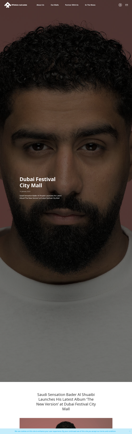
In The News (90, 5)
